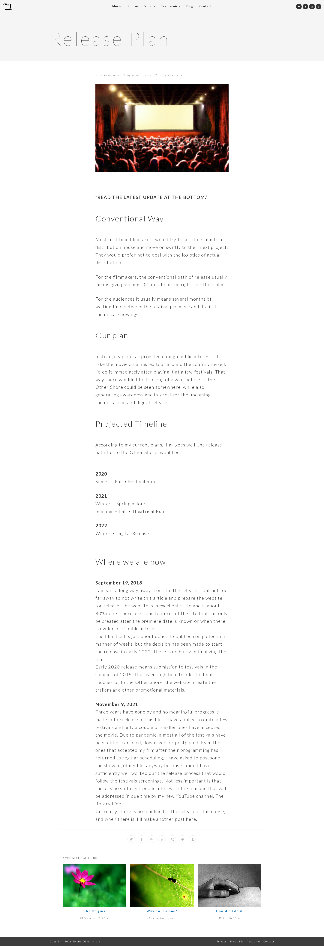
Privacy (221, 941)
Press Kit (236, 941)
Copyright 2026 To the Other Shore (75, 941)
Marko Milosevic (109, 75)
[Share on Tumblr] (192, 839)
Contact (268, 941)
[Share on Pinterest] (162, 839)
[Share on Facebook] (141, 839)
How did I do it (229, 911)
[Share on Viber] (172, 839)
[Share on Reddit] (182, 839)
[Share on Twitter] (131, 839)
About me (253, 941)
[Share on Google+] (151, 839)
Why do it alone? (162, 911)
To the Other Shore (170, 75)
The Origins (94, 911)
